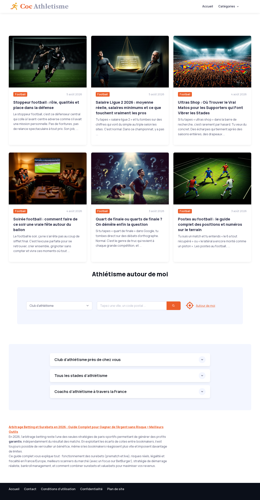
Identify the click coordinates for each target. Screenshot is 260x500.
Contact (30, 489)
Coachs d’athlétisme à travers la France (90, 391)
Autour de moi (205, 306)
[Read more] (48, 61)
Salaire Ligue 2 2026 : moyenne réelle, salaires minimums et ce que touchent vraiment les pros (128, 107)
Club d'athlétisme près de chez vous (87, 359)
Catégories (226, 6)
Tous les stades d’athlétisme (80, 375)
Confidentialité (91, 489)
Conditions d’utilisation (58, 489)
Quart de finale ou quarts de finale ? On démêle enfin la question (129, 221)
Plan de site (115, 489)
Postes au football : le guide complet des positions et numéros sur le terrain (210, 224)
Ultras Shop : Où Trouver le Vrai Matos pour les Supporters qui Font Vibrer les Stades (210, 107)
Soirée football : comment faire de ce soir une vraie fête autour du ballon (45, 224)
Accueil (207, 6)
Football (20, 94)
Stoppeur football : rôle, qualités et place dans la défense (46, 105)
